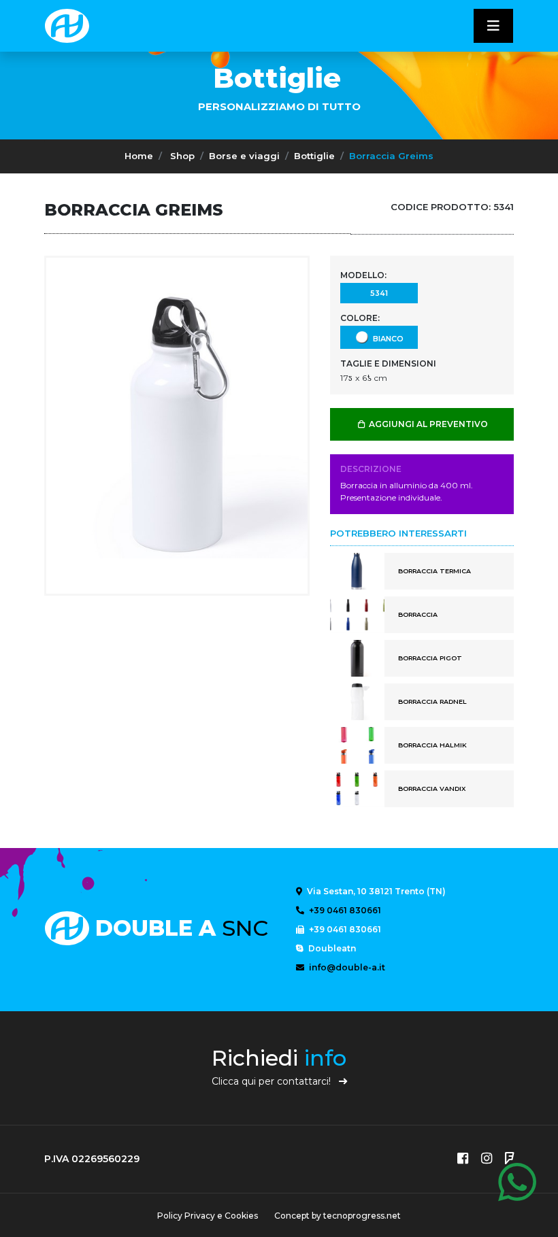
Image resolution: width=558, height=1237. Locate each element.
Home (139, 155)
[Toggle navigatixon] (493, 26)
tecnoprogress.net (362, 1215)
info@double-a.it (346, 967)
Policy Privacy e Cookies (207, 1215)
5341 (379, 293)
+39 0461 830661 (344, 910)
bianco (386, 338)
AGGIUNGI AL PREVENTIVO (427, 424)
